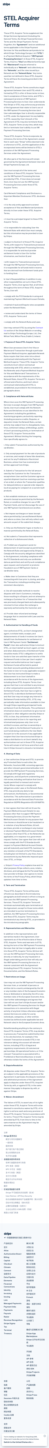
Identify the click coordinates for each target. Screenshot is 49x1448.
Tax (5, 1327)
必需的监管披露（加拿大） (16, 1206)
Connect (7, 1270)
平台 (28, 1284)
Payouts (7, 1313)
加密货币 (7, 1274)
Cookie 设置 (9, 1415)
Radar (6, 1317)
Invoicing (8, 1293)
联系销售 (30, 1398)
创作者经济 (30, 1294)
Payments (8, 1310)
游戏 (28, 1300)
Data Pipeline (10, 1277)
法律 (5, 1132)
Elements (8, 1280)
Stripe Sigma (9, 1323)
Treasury (8, 1333)
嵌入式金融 (30, 1264)
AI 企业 (29, 1290)
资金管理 (30, 1280)
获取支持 (7, 1428)
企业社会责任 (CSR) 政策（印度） (19, 1209)
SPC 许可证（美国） (14, 1169)
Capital (7, 1260)
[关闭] (44, 1436)
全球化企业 (30, 1270)
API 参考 (29, 1358)
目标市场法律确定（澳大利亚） (18, 1202)
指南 (5, 1385)
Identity (7, 1290)
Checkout (8, 1264)
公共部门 (30, 1320)
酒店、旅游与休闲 (33, 1304)
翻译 (5, 1186)
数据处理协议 (9, 1182)
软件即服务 (30, 1287)
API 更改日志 (31, 1365)
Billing (6, 1257)
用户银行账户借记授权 (15, 1149)
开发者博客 (30, 1375)
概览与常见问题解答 (14, 1139)
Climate (7, 1267)
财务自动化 (30, 1267)
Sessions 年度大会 (11, 1398)
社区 (5, 1395)
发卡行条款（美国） (14, 1172)
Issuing (7, 1297)
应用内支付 (30, 1274)
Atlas (6, 1250)
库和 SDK (30, 1368)
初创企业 (30, 1250)
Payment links (10, 1307)
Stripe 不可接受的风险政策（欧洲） (20, 1192)
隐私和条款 (8, 1401)
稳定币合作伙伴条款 (14, 1179)
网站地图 (7, 1411)
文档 (28, 1355)
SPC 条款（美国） (13, 1166)
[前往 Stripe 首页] (6, 1233)
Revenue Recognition (13, 1320)
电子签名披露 (11, 1156)
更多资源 (7, 1418)
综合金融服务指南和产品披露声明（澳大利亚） (25, 1199)
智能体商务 (30, 1254)
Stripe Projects (32, 1372)
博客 (5, 1391)
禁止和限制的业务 (13, 1152)
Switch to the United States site (18, 1442)
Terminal (8, 1330)
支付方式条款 (11, 1176)
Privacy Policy (19, 865)
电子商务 (30, 1260)
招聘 (28, 1388)
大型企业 (30, 1247)
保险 (28, 1307)
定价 (5, 1247)
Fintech (29, 1297)
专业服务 (30, 1317)
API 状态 (29, 1362)
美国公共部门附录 (11, 1212)
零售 (28, 1324)
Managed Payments (12, 1303)
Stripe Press (31, 1395)
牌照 (5, 1408)
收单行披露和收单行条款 (16, 1162)
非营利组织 (30, 1314)
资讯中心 (30, 1391)
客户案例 (7, 1388)
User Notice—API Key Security (19, 1196)
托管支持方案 (9, 1431)
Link (5, 1300)
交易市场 (30, 1277)
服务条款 (9, 1146)
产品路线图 (30, 1385)
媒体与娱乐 (30, 1310)
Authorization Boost (12, 1254)
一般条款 (9, 1142)
